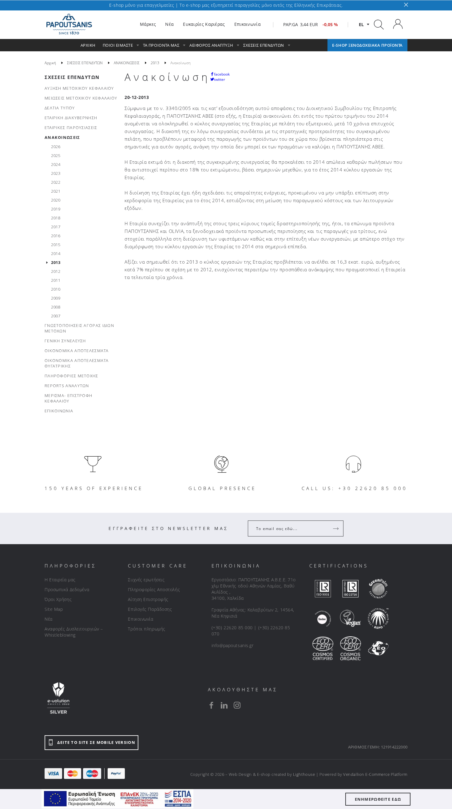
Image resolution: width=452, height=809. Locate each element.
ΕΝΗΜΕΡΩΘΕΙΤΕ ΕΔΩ (378, 799)
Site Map (54, 609)
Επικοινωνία (140, 619)
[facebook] (211, 705)
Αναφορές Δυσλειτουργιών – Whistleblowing (74, 632)
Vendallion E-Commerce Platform (375, 774)
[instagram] (237, 705)
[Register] (336, 528)
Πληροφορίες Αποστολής (154, 589)
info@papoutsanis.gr (233, 645)
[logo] (69, 24)
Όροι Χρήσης (58, 599)
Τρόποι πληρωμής (146, 629)
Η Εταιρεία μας (60, 580)
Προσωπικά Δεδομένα (67, 589)
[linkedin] (224, 705)
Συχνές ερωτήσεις (146, 580)
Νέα (49, 619)
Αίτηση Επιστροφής (148, 599)
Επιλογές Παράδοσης (150, 609)
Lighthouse (304, 774)
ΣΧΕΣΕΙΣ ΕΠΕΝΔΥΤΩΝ (72, 77)
